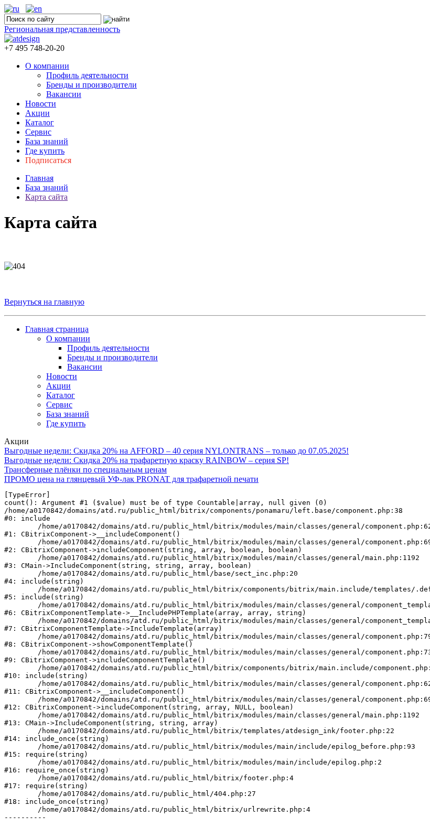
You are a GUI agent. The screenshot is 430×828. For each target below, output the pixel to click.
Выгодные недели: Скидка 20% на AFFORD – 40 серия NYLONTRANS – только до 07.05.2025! (176, 450)
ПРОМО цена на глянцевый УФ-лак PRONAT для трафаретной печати (131, 479)
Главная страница (57, 329)
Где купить (44, 150)
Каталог (39, 122)
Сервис (38, 131)
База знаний (46, 141)
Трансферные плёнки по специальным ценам (85, 469)
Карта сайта (46, 196)
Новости (40, 103)
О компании (47, 65)
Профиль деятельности (87, 75)
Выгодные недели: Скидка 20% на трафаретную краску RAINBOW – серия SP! (146, 460)
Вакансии (63, 94)
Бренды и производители (91, 84)
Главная (39, 178)
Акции (37, 113)
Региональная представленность (62, 29)
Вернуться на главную (44, 301)
